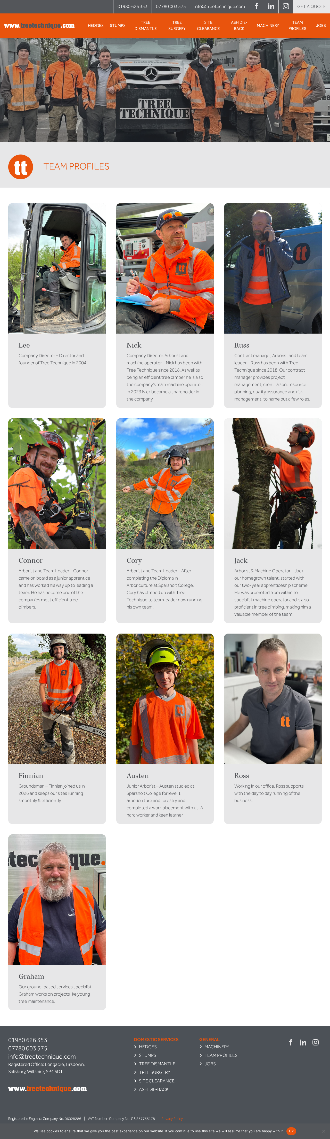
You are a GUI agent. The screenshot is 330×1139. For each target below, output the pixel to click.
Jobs (321, 26)
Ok (291, 1131)
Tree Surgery (177, 26)
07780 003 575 (171, 6)
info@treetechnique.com (219, 6)
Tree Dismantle (146, 26)
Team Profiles (297, 26)
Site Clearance (208, 26)
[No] (323, 1131)
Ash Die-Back (239, 26)
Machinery (268, 26)
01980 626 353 (132, 6)
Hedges (96, 26)
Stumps (118, 26)
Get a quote (311, 6)
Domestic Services (156, 1039)
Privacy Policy (172, 1119)
